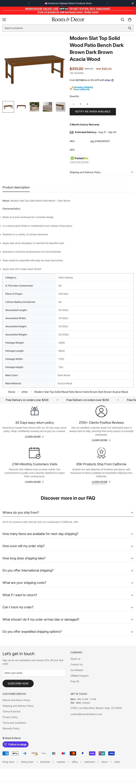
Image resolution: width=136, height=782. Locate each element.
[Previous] (28, 3)
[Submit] (130, 28)
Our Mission (76, 670)
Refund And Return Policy (16, 700)
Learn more (33, 436)
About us (75, 658)
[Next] (107, 3)
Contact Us (76, 664)
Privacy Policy (10, 717)
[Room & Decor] (68, 19)
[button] (130, 19)
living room (8, 761)
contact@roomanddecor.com (86, 714)
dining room (27, 761)
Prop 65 (74, 681)
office (75, 761)
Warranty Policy (11, 728)
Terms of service (11, 711)
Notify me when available (92, 111)
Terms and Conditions (14, 722)
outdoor (61, 761)
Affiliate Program (79, 675)
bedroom (45, 761)
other (25, 391)
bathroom (89, 761)
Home (11, 391)
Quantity (74, 96)
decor (105, 761)
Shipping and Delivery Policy (18, 705)
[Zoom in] (59, 41)
